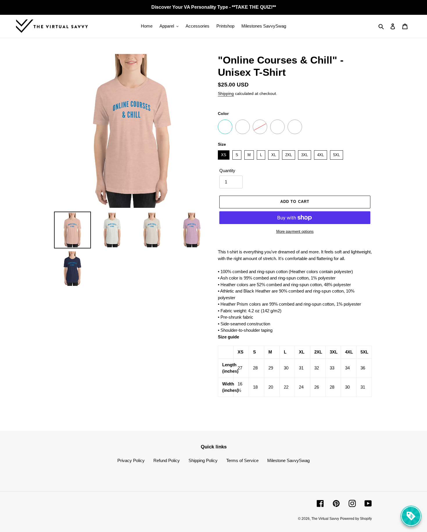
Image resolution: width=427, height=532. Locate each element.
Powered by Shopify (356, 519)
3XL (304, 153)
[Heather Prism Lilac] (242, 127)
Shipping (226, 93)
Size (222, 144)
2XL (288, 153)
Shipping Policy (203, 460)
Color (223, 113)
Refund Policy (166, 460)
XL (273, 153)
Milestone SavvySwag (288, 460)
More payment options (295, 231)
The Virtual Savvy (325, 519)
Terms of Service (242, 460)
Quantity (227, 170)
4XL (320, 153)
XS (223, 153)
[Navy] (225, 127)
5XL (336, 153)
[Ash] (295, 127)
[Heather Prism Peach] (260, 127)
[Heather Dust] (277, 127)
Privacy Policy (131, 460)
